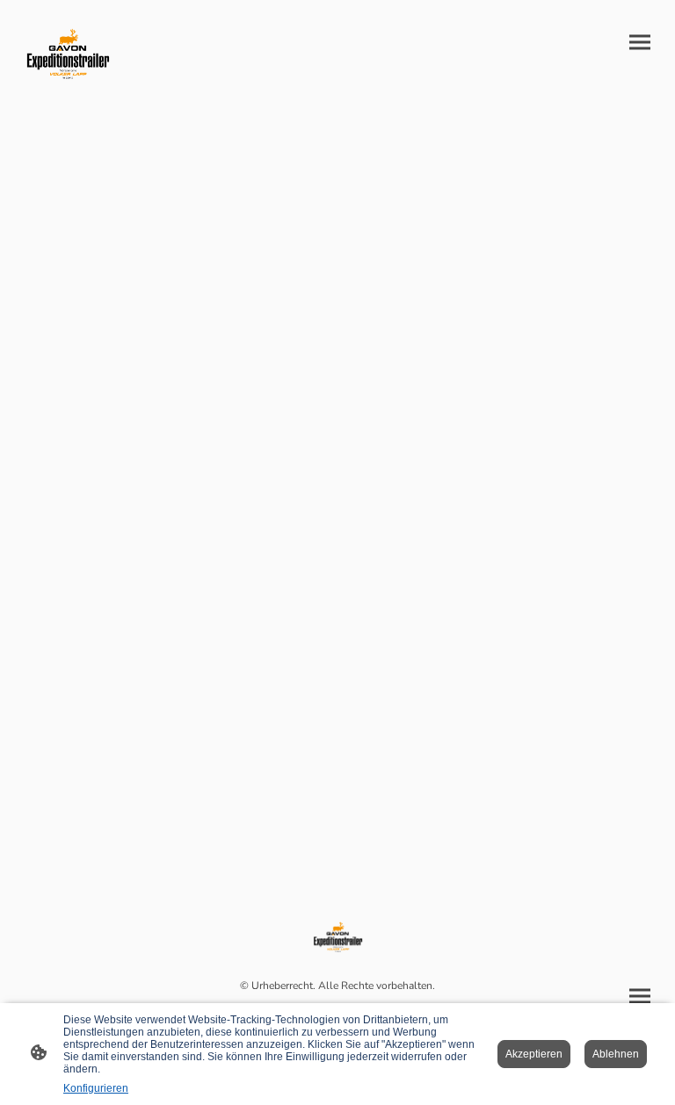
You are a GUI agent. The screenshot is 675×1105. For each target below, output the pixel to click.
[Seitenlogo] (67, 55)
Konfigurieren (95, 1088)
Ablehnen (615, 1054)
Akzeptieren (533, 1054)
